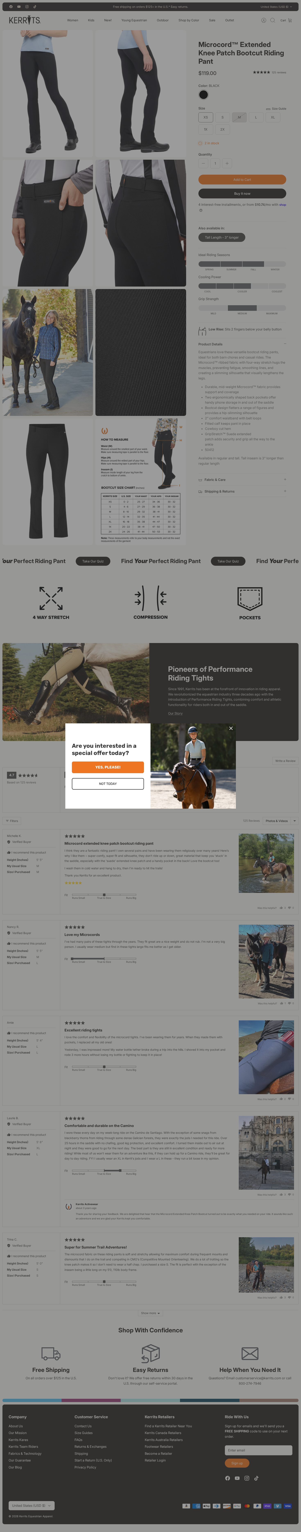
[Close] (231, 728)
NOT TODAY (108, 784)
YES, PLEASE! (107, 767)
